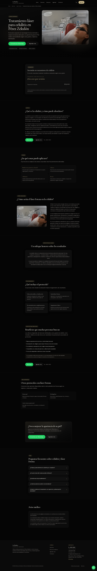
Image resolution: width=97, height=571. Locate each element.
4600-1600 (48, 140)
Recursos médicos (54, 549)
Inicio (37, 2)
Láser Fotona (18, 6)
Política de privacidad (75, 566)
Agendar (54, 2)
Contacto (60, 2)
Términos (82, 566)
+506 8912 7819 (71, 550)
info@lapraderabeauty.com (74, 553)
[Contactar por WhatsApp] (93, 567)
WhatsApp (29, 140)
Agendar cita (32, 43)
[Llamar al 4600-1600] (76, 2)
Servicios (42, 2)
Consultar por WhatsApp (17, 43)
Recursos (48, 2)
